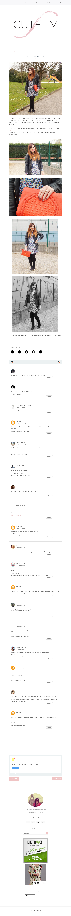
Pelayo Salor (19, 526)
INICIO (12, 2)
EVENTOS (35, 2)
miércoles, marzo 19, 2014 (21, 371)
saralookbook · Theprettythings (23, 405)
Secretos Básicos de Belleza (23, 486)
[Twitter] (33, 822)
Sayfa (17, 545)
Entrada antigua (57, 778)
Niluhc (17, 691)
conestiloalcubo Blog (16, 515)
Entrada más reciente (14, 779)
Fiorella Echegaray (20, 465)
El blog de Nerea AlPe (21, 386)
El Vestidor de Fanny (21, 647)
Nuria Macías (19, 370)
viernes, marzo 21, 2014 (20, 668)
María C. (18, 604)
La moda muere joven (16, 614)
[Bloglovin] (43, 822)
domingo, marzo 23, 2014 (21, 692)
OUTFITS (24, 2)
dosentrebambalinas (21, 563)
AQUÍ (10, 130)
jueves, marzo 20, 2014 (20, 547)
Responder (49, 377)
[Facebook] (28, 822)
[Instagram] (38, 822)
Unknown (18, 421)
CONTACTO (59, 2)
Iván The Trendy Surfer (21, 442)
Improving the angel (21, 667)
